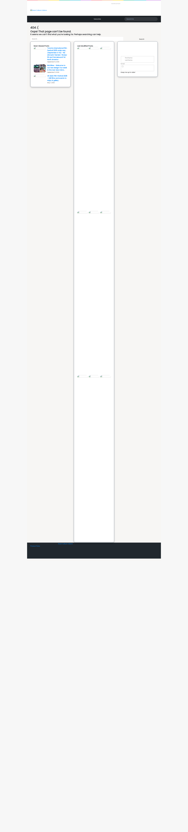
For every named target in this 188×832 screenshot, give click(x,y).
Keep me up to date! (128, 72)
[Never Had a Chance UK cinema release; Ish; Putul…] (82, 213)
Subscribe (97, 19)
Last (123, 60)
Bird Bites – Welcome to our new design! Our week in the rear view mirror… (57, 67)
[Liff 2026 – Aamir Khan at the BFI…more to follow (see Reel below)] (82, 377)
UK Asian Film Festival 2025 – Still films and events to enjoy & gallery (57, 78)
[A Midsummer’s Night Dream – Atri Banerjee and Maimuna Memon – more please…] (94, 377)
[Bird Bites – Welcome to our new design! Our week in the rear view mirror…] (40, 72)
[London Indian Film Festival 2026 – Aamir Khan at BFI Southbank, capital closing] (105, 377)
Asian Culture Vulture (65, 544)
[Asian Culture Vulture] (38, 10)
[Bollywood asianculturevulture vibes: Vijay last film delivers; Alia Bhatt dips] (94, 213)
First (123, 58)
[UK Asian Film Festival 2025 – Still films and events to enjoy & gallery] (40, 76)
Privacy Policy (145, 69)
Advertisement (115, 3)
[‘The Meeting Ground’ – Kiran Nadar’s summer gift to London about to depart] (105, 49)
